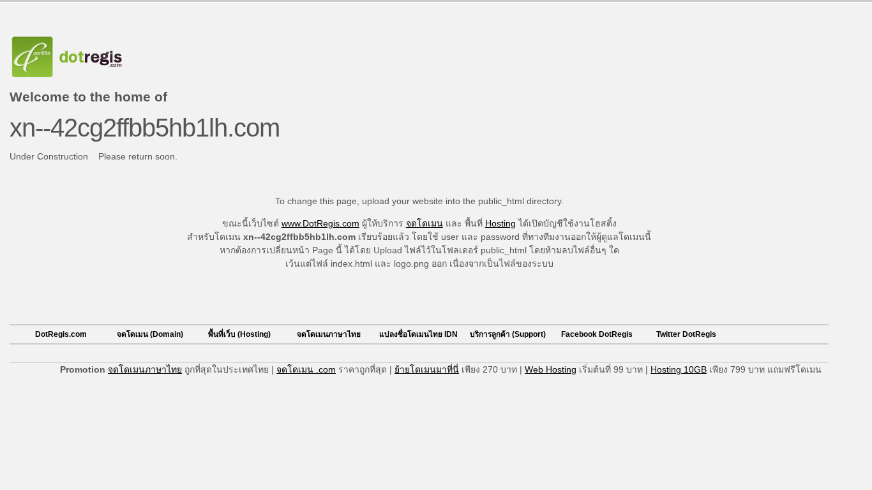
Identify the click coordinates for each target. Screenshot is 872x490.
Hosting (500, 223)
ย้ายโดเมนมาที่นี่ (427, 369)
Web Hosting (550, 369)
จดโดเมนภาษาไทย (329, 334)
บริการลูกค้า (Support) (508, 334)
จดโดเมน (424, 223)
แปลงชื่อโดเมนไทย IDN (418, 334)
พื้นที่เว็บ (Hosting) (239, 334)
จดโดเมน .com (306, 369)
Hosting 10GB (678, 369)
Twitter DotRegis (686, 334)
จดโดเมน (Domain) (150, 334)
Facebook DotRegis (597, 334)
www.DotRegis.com (320, 223)
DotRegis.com (61, 334)
